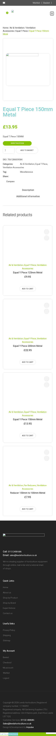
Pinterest (28, 176)
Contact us (7, 613)
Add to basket (27, 150)
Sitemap (6, 640)
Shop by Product (10, 597)
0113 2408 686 (15, 551)
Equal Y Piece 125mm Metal (27, 272)
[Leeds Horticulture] (28, 15)
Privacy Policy (9, 630)
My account (8, 667)
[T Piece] (28, 69)
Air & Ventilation (17, 27)
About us (7, 592)
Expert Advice (9, 608)
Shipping (7, 635)
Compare (10, 181)
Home (5, 27)
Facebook (21, 176)
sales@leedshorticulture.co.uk (23, 555)
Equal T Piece (22, 31)
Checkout (7, 662)
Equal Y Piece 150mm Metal (27, 419)
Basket (6, 657)
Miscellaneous (26, 172)
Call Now (4, 734)
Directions (13, 734)
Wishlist (6, 673)
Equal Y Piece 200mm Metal (27, 346)
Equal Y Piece (30, 265)
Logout (6, 678)
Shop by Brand (9, 603)
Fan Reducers (30, 485)
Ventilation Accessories (13, 167)
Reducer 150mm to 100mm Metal (27, 493)
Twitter (25, 176)
